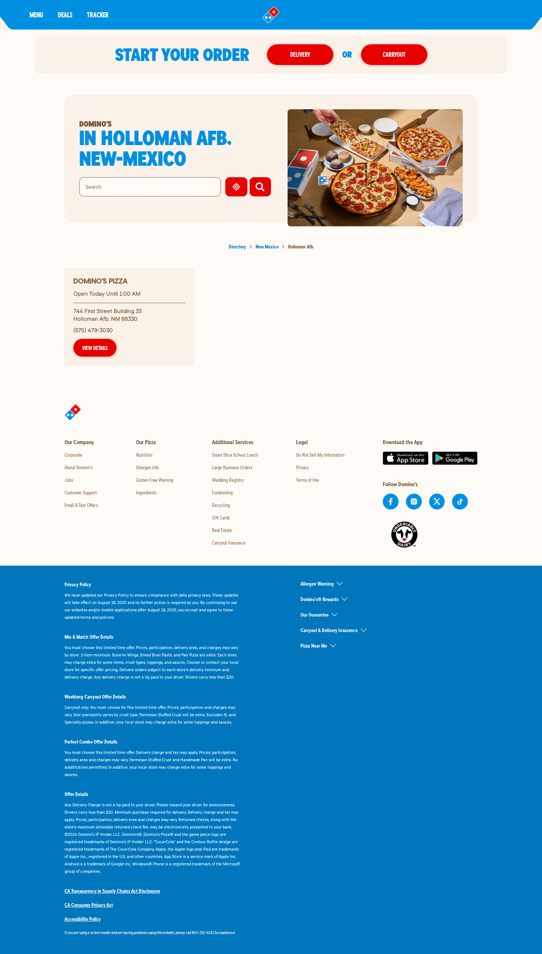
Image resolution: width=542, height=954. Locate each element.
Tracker (98, 14)
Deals (65, 14)
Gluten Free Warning (154, 480)
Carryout (394, 54)
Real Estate (222, 530)
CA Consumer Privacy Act (89, 905)
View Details (95, 347)
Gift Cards (221, 517)
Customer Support (81, 492)
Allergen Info (147, 467)
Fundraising (222, 492)
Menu (36, 14)
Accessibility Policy (83, 919)
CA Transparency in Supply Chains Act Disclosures (112, 891)
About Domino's (79, 467)
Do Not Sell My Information (320, 455)
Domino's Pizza (100, 280)
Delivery (300, 54)
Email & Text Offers (81, 505)
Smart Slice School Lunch (235, 455)
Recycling (221, 505)
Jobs (69, 480)
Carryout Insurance (229, 542)
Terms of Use (307, 480)
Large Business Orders (232, 467)
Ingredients (146, 492)
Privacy (302, 467)
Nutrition (144, 455)
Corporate (73, 455)
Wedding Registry (228, 480)
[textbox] (153, 932)
